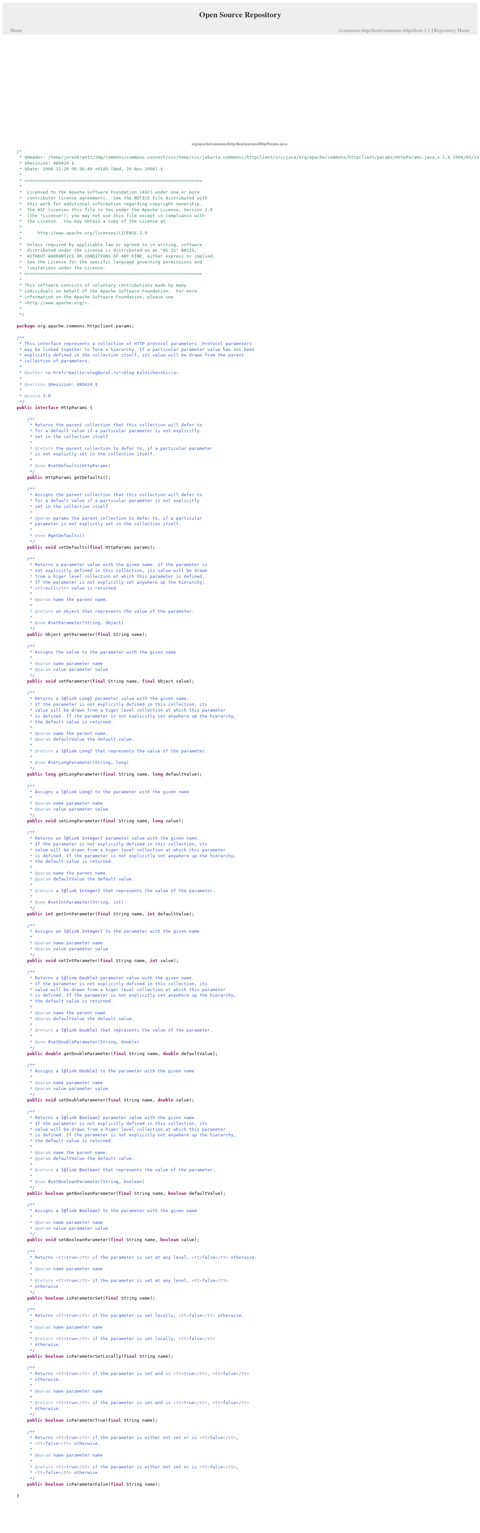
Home (16, 29)
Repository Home (452, 29)
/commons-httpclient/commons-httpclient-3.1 (384, 29)
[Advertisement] (240, 87)
